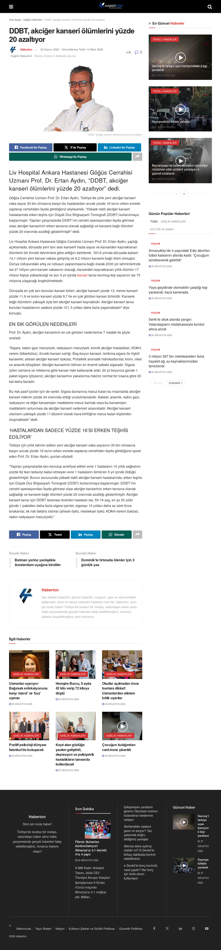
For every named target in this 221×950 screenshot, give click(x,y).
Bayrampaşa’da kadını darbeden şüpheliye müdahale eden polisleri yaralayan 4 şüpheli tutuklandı (180, 169)
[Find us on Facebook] (154, 928)
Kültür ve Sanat (162, 229)
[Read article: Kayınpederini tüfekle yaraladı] (180, 109)
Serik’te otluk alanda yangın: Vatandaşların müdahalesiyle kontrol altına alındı (176, 324)
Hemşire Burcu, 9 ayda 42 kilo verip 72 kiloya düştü (73, 688)
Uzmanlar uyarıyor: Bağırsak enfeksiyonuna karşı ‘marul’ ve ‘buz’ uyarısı (28, 690)
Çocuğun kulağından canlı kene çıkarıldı (118, 747)
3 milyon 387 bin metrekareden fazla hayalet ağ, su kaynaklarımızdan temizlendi (176, 361)
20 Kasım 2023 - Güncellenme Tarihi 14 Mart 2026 (71, 49)
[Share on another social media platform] (137, 157)
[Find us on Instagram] (193, 928)
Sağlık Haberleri (32, 19)
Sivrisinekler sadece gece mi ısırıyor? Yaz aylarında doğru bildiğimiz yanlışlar (138, 832)
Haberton (26, 49)
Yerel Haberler (165, 39)
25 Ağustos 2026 (68, 770)
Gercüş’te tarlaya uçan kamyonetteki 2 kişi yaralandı (179, 68)
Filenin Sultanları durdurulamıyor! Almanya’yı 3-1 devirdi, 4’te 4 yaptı (91, 848)
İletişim (60, 928)
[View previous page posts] (176, 194)
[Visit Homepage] (110, 6)
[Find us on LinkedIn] (180, 928)
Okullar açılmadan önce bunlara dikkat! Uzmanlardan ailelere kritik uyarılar (120, 690)
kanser (82, 275)
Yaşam (155, 243)
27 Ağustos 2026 (164, 75)
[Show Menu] (11, 6)
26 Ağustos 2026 (21, 703)
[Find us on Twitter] (167, 928)
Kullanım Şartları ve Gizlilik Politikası (92, 928)
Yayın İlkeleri (43, 928)
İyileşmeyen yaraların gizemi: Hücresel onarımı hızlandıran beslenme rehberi (141, 813)
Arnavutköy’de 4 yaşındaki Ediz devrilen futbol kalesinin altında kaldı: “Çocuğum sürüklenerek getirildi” (179, 255)
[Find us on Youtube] (207, 928)
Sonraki (175, 383)
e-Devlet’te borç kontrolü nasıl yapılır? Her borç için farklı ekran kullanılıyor (140, 871)
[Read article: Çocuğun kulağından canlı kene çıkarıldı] (122, 726)
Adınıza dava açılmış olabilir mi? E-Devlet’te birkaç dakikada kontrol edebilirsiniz (139, 852)
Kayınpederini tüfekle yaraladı (171, 121)
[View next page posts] (184, 194)
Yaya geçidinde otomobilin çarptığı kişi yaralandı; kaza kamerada (178, 290)
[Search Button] (210, 6)
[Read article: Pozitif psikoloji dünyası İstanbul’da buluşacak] (29, 726)
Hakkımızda (23, 928)
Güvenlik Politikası (130, 928)
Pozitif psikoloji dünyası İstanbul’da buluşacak (27, 747)
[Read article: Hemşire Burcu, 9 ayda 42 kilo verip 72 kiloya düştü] (76, 664)
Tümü (154, 221)
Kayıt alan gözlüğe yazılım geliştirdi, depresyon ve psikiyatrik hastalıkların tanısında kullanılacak (75, 754)
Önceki (157, 383)
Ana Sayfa (15, 19)
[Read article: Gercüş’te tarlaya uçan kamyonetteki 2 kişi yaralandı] (180, 57)
